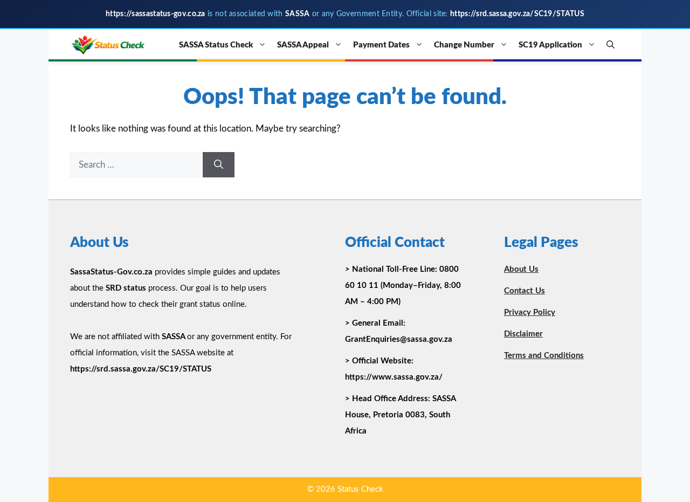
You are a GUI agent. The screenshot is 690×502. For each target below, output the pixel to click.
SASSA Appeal (303, 45)
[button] (610, 45)
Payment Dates (381, 45)
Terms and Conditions (544, 356)
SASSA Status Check (216, 45)
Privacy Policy (529, 312)
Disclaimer (523, 334)
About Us (521, 269)
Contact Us (524, 291)
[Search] (218, 165)
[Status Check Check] (108, 45)
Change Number (464, 45)
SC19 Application (550, 45)
